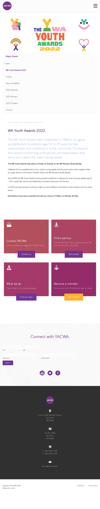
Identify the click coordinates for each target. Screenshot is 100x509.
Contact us (26, 254)
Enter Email (6, 358)
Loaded (12, 488)
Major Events (12, 56)
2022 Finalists (12, 103)
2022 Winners (12, 90)
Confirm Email (45, 358)
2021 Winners (11, 97)
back (8, 64)
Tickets (9, 77)
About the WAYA (13, 83)
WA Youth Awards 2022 (16, 70)
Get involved (73, 297)
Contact (9, 110)
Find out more (26, 297)
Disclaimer (80, 486)
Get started (74, 254)
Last (24, 350)
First (4, 350)
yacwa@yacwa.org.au (50, 466)
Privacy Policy (92, 486)
